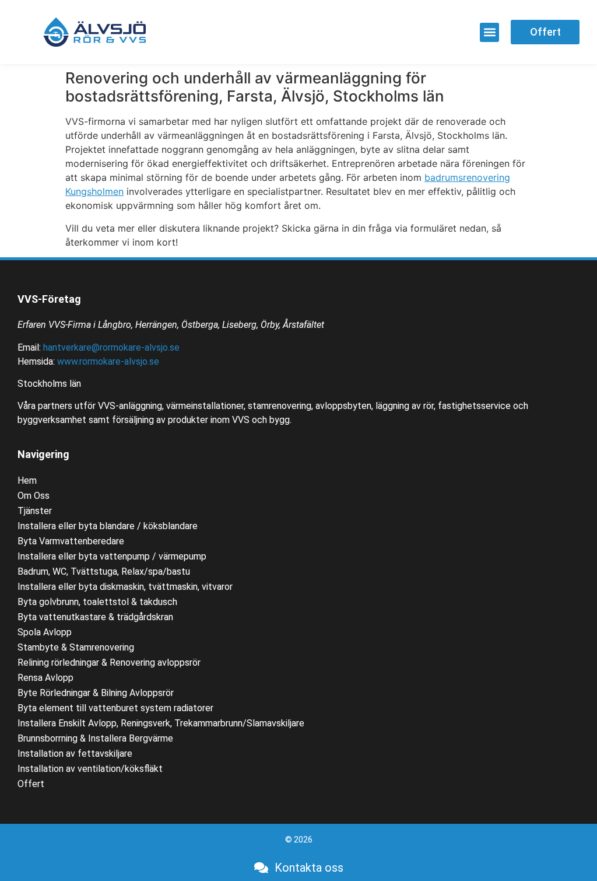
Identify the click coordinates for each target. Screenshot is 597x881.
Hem (27, 480)
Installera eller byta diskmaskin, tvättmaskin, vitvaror (125, 586)
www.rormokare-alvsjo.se (108, 361)
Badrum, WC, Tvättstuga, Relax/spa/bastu (103, 571)
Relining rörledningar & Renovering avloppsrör (109, 662)
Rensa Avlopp (45, 677)
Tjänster (34, 510)
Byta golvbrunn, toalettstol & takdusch (97, 601)
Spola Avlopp (44, 632)
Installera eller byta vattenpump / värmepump (111, 556)
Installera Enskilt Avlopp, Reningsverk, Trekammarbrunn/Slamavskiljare (160, 723)
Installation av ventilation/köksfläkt (90, 768)
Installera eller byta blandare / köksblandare (107, 526)
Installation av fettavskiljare (74, 753)
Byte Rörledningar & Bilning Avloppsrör (95, 692)
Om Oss (33, 495)
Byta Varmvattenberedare (70, 541)
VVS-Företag (49, 299)
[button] (489, 32)
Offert (30, 783)
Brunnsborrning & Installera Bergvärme (95, 738)
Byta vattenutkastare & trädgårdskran (95, 617)
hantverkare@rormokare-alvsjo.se (111, 347)
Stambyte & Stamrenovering (75, 647)
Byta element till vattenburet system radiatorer (115, 708)
